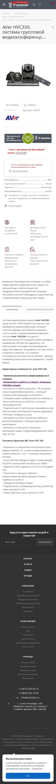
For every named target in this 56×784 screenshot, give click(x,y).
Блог (28, 631)
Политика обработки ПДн (26, 739)
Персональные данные (28, 674)
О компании (28, 591)
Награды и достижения (28, 599)
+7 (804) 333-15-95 (29, 693)
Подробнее (37, 768)
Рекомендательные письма (28, 603)
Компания (28, 586)
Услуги (28, 564)
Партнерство (28, 678)
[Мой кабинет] (45, 4)
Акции (28, 570)
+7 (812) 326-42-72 (29, 689)
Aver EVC (19, 152)
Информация (28, 621)
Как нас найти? (28, 627)
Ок (28, 776)
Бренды (28, 576)
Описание (12, 309)
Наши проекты (28, 639)
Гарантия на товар (28, 670)
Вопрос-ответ (28, 607)
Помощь (28, 656)
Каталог (28, 558)
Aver (50, 180)
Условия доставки (28, 666)
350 (24, 152)
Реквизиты (28, 611)
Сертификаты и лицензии (28, 595)
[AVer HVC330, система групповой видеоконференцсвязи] (28, 75)
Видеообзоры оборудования (28, 643)
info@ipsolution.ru (30, 697)
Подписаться (45, 542)
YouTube (28, 719)
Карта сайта (28, 646)
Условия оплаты (28, 662)
